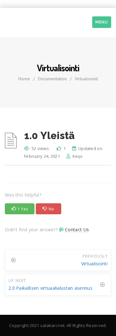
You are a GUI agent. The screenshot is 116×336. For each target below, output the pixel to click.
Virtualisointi (86, 79)
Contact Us (77, 229)
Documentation (52, 79)
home (24, 79)
